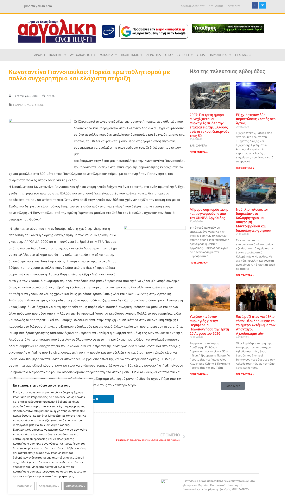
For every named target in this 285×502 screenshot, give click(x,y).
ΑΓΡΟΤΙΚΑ (153, 55)
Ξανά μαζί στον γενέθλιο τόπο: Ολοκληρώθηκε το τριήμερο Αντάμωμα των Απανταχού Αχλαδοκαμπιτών (256, 325)
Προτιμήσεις (24, 485)
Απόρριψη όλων (49, 485)
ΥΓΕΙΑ (201, 55)
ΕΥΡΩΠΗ (183, 55)
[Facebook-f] (255, 5)
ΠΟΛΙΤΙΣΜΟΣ (130, 55)
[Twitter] (262, 5)
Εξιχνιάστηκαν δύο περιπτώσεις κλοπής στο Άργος (256, 119)
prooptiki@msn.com (38, 6)
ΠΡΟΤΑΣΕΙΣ (243, 55)
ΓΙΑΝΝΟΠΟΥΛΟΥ (23, 104)
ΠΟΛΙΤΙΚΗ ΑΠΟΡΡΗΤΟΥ (193, 6)
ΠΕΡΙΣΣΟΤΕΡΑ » (199, 152)
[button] (97, 399)
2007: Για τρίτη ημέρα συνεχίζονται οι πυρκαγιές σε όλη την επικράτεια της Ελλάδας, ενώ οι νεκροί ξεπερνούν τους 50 (209, 125)
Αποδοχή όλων (75, 485)
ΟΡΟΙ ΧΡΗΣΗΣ (216, 6)
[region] (50, 436)
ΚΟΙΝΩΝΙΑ (106, 55)
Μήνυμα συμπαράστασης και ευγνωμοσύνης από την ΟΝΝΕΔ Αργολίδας (209, 213)
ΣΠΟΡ (169, 55)
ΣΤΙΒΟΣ (39, 104)
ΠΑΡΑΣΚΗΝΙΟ (218, 55)
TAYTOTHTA (234, 6)
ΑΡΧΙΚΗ (39, 55)
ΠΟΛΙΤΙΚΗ (55, 55)
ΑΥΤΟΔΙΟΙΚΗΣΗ (81, 55)
